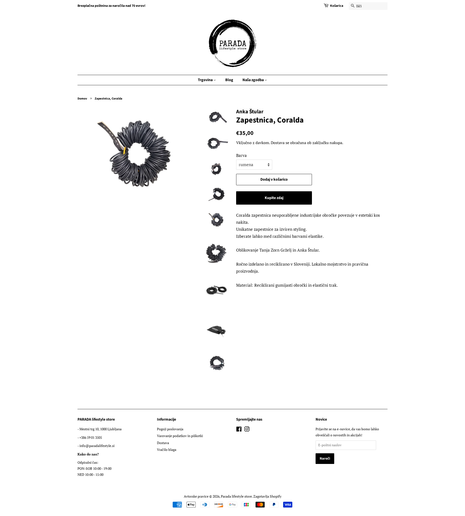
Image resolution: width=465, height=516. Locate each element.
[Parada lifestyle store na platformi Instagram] (246, 430)
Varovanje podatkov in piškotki (180, 435)
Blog (229, 80)
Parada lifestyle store (236, 496)
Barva (241, 155)
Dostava (278, 142)
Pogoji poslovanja (170, 429)
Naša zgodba (253, 80)
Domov (82, 98)
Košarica (336, 5)
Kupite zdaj (274, 197)
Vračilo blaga (166, 449)
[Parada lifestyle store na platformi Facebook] (239, 430)
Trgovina (205, 80)
